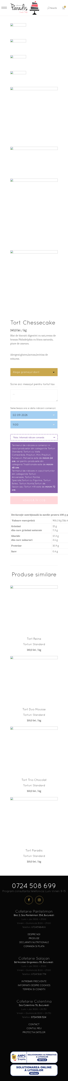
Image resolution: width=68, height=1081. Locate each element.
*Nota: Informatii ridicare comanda (28, 437)
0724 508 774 (38, 974)
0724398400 (38, 927)
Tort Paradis (34, 850)
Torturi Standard (34, 644)
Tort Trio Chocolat (34, 780)
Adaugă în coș (34, 500)
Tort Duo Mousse (34, 709)
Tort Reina (34, 638)
